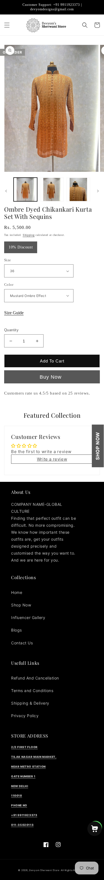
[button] (7, 25)
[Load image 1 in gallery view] (25, 189)
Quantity (11, 330)
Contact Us (22, 642)
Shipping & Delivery (30, 703)
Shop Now (97, 446)
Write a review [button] (52, 459)
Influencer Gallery (28, 617)
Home (16, 592)
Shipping (29, 234)
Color (8, 284)
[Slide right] (98, 191)
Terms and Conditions (32, 690)
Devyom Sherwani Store (44, 870)
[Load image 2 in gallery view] (52, 189)
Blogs (16, 630)
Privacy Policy (25, 715)
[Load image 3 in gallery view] (78, 189)
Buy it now (52, 376)
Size (7, 260)
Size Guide (14, 312)
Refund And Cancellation (35, 678)
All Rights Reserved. (73, 870)
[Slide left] (6, 191)
